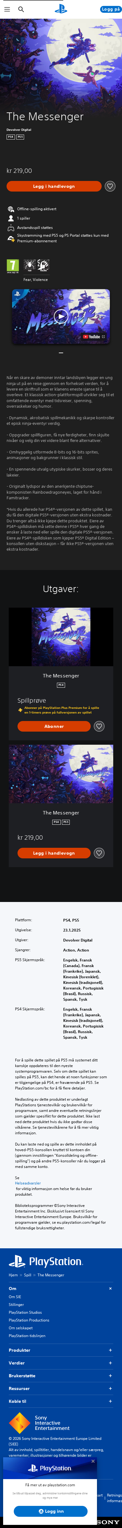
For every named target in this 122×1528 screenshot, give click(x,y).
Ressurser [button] (19, 1388)
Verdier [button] (17, 1363)
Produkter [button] (19, 1350)
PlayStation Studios (25, 1312)
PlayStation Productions (29, 1320)
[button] (61, 316)
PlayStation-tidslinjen (27, 1335)
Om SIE (15, 1296)
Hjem (13, 1275)
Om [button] (12, 1288)
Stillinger (16, 1304)
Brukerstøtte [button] (22, 1376)
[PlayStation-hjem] (61, 9)
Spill (27, 1275)
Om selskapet (21, 1328)
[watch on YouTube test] (94, 337)
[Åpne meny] (7, 9)
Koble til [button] (17, 1401)
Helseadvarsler (28, 1183)
